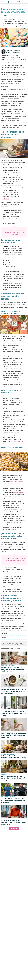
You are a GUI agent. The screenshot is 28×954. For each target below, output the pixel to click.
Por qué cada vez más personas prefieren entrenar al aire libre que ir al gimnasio (13, 800)
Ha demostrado (18, 492)
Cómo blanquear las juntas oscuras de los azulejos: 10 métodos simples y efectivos (13, 735)
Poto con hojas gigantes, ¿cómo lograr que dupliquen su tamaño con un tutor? (13, 713)
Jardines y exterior (6, 710)
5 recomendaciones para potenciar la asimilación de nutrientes (14, 232)
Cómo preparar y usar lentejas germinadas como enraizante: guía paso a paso (13, 778)
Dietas (2, 818)
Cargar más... (14, 828)
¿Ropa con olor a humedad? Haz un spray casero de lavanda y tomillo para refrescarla (13, 691)
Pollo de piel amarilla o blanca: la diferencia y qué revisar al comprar (13, 757)
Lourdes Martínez (17, 52)
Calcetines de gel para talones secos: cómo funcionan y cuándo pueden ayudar (13, 669)
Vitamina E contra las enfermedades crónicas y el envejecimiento (16, 561)
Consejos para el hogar (7, 687)
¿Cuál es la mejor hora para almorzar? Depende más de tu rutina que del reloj (13, 822)
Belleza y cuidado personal (8, 665)
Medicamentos (8, 5)
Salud (2, 5)
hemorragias (12, 428)
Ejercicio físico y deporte (8, 796)
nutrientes (6, 199)
